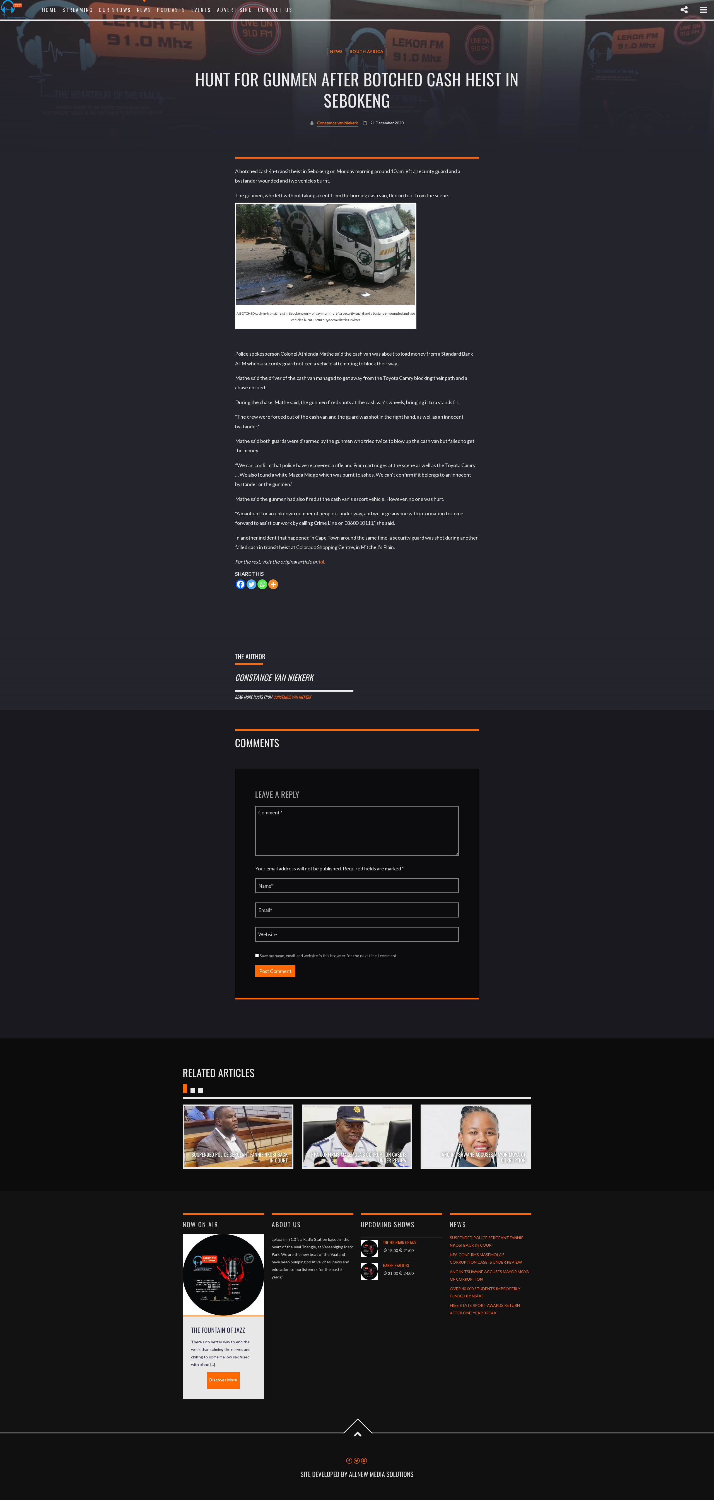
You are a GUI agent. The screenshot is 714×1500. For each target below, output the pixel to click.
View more (238, 1137)
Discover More (223, 1379)
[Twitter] (251, 584)
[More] (273, 584)
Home (49, 9)
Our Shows (115, 9)
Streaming (77, 9)
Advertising (235, 9)
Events (201, 9)
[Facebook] (240, 584)
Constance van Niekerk (337, 122)
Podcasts (171, 9)
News (144, 9)
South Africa (367, 51)
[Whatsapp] (262, 584)
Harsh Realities (396, 1265)
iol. (322, 562)
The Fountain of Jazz (400, 1242)
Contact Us (275, 9)
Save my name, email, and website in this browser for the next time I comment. (328, 955)
